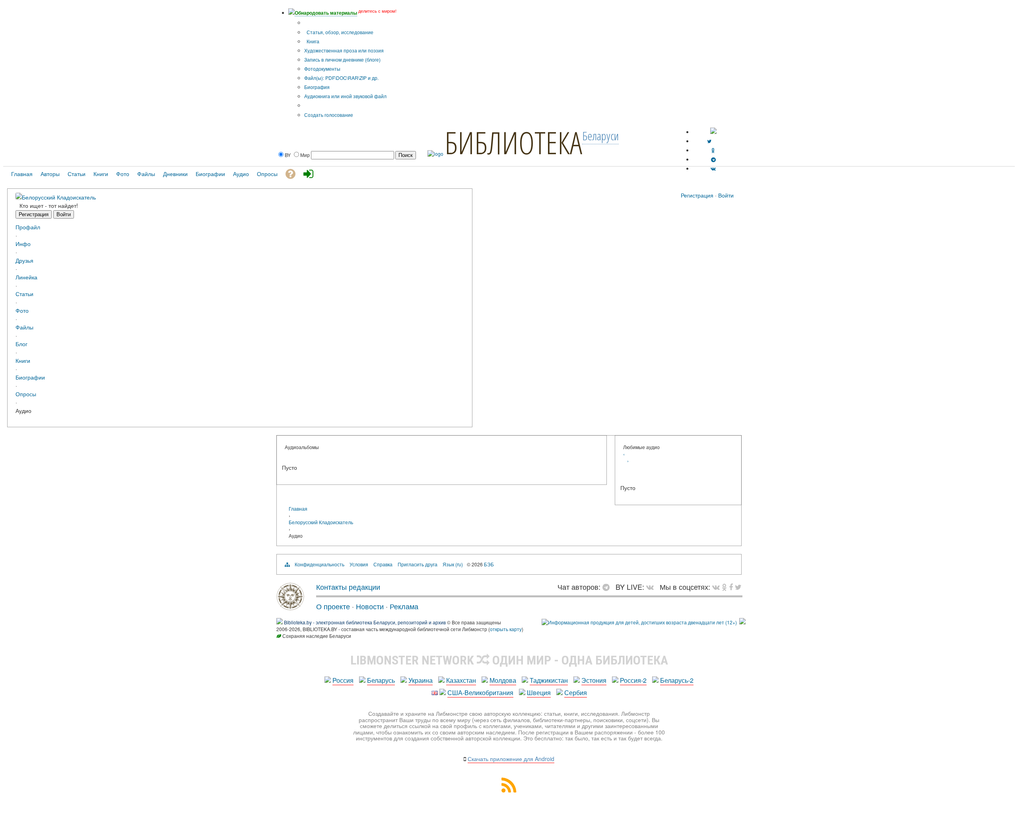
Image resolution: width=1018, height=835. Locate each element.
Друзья (24, 260)
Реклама (404, 606)
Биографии (30, 377)
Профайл (28, 227)
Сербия (575, 692)
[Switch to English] (713, 131)
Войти (726, 195)
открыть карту (506, 629)
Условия (359, 564)
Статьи (24, 293)
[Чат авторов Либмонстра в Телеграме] (713, 159)
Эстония (593, 680)
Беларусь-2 (677, 680)
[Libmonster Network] (639, 622)
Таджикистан (549, 680)
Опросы (26, 393)
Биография (317, 86)
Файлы (24, 327)
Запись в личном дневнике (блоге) (342, 59)
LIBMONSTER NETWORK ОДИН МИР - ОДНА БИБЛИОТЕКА (509, 660)
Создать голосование (328, 114)
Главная (298, 508)
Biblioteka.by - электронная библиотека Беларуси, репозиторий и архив (365, 622)
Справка (382, 564)
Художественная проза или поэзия (344, 50)
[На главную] (290, 607)
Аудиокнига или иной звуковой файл (345, 96)
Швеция (539, 692)
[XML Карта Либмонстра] (509, 789)
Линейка (26, 277)
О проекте (333, 606)
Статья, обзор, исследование (339, 32)
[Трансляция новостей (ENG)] (709, 141)
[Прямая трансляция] (652, 586)
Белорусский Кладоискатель (59, 197)
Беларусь (381, 680)
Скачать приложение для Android (511, 759)
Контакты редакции (348, 586)
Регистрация (697, 195)
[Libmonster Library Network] (742, 622)
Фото (22, 310)
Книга (312, 41)
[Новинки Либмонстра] (724, 586)
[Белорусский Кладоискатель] (19, 196)
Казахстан (461, 680)
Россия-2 (633, 680)
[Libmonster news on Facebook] (731, 586)
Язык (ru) (453, 564)
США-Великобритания (480, 692)
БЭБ (489, 564)
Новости (370, 606)
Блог (21, 343)
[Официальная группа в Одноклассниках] (713, 150)
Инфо (23, 243)
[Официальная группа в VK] (713, 168)
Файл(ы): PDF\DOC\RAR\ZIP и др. (341, 77)
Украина (420, 680)
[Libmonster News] (738, 586)
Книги (23, 360)
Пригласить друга (417, 564)
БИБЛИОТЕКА (513, 142)
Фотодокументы (322, 68)
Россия (343, 680)
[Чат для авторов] (608, 586)
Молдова (503, 680)
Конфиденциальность (319, 564)
